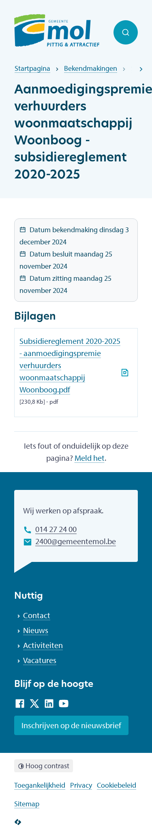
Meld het (90, 458)
